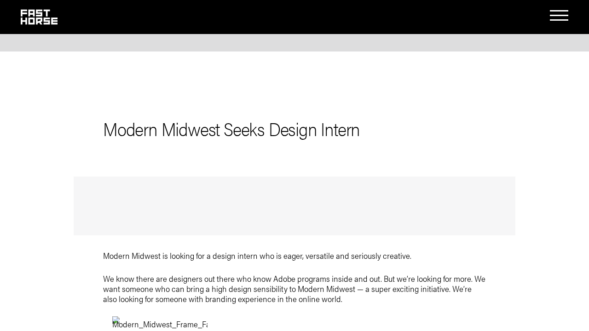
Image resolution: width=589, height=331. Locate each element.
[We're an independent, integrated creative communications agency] (39, 20)
